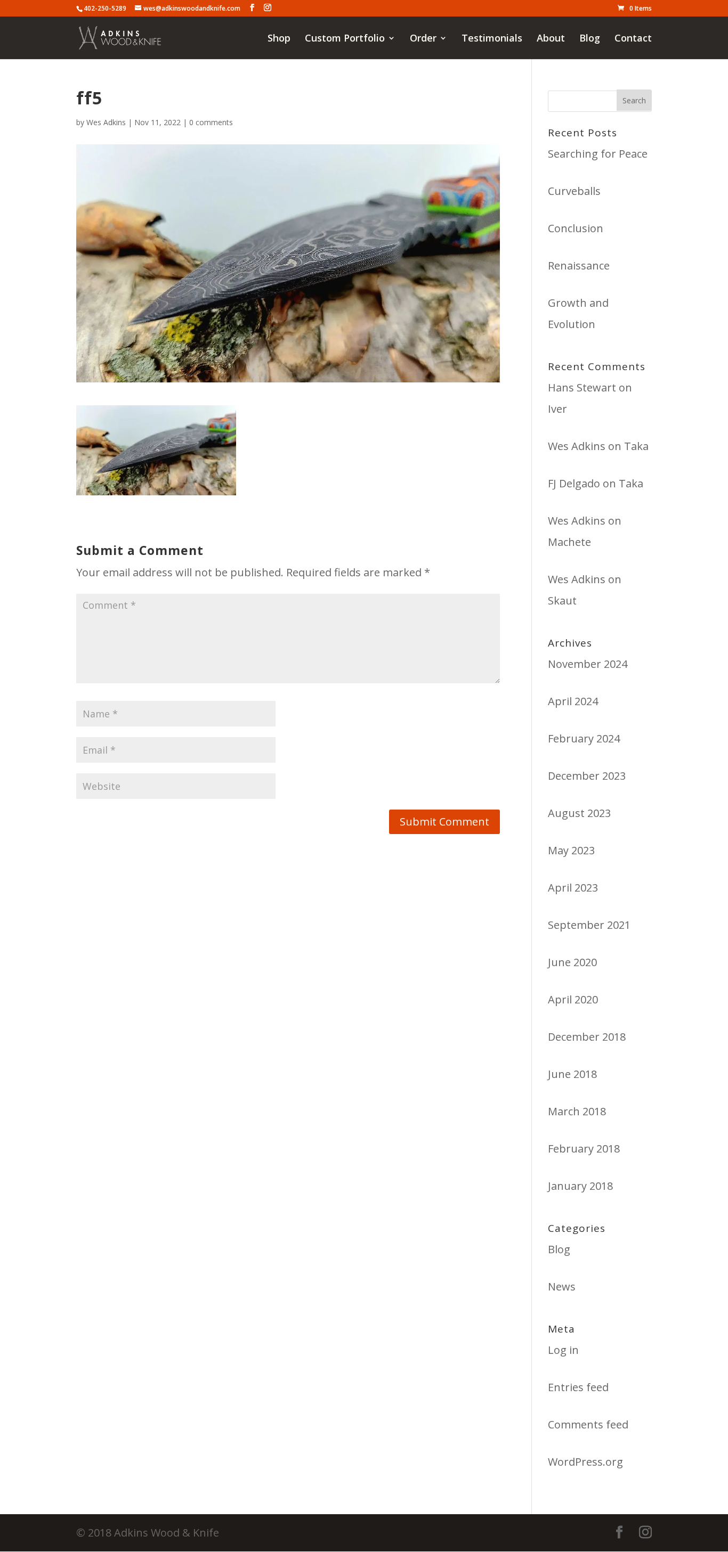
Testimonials (492, 39)
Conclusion (575, 228)
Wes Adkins (106, 122)
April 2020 (573, 999)
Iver (557, 409)
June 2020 (572, 962)
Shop (279, 39)
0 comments (211, 122)
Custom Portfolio (345, 39)
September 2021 (589, 925)
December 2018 (587, 1037)
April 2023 (573, 887)
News (562, 1286)
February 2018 (584, 1148)
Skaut (562, 600)
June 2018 (572, 1074)
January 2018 (580, 1186)
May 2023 (571, 850)
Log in (563, 1350)
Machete (569, 542)
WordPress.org (585, 1462)
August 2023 (579, 813)
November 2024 (587, 664)
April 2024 (573, 701)
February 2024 (584, 738)
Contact (633, 39)
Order (423, 39)
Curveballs (574, 191)
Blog (589, 39)
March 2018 (577, 1111)
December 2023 (587, 776)
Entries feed (578, 1387)
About (551, 39)
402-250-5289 (105, 8)
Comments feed (588, 1424)
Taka (636, 446)
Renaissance (579, 265)
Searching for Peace (598, 153)
